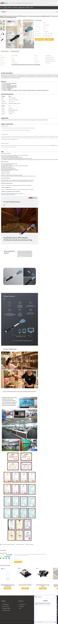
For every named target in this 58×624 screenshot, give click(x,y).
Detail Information (4, 51)
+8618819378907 (9, 554)
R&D (20, 608)
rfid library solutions (20, 544)
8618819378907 (7, 556)
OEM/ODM (21, 606)
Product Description (15, 51)
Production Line (22, 604)
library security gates (29, 544)
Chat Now (49, 39)
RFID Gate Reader (5, 606)
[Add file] (35, 622)
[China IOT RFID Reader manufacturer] (4, 3)
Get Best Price (39, 39)
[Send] (55, 622)
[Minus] (55, 597)
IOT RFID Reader (5, 604)
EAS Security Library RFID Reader (25, 584)
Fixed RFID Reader (6, 610)
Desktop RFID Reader (6, 608)
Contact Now (18, 561)
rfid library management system (8, 544)
